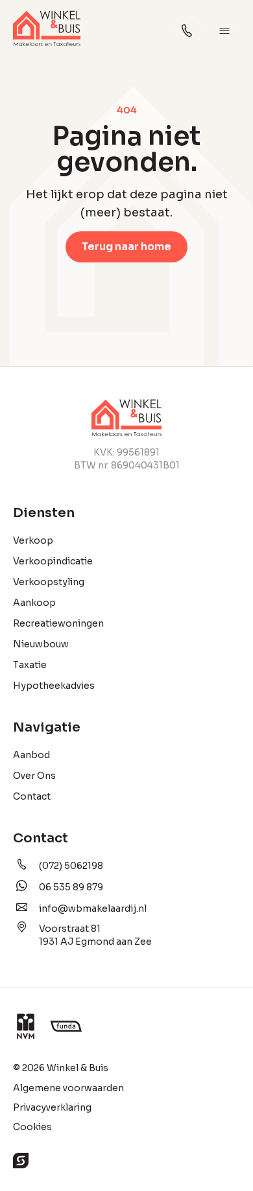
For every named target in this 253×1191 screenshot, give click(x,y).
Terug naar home (126, 246)
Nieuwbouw (41, 644)
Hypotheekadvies (54, 685)
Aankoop (34, 602)
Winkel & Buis (77, 1068)
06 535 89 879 (71, 887)
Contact (32, 796)
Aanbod (31, 755)
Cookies (32, 1127)
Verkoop (33, 540)
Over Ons (34, 775)
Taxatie (30, 665)
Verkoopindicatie (53, 561)
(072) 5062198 (71, 866)
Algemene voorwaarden (68, 1088)
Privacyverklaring (52, 1107)
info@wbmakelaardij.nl (93, 908)
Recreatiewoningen (58, 623)
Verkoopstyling (48, 582)
